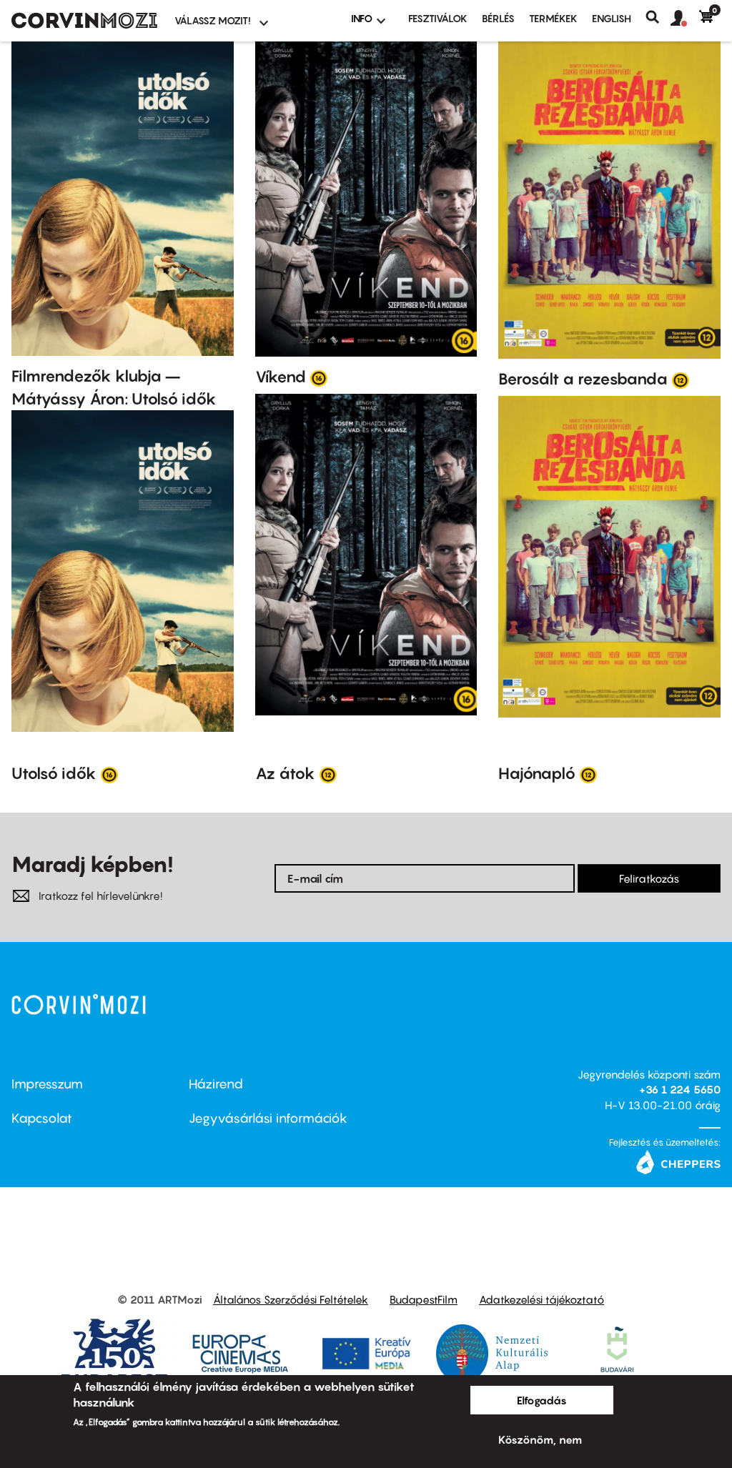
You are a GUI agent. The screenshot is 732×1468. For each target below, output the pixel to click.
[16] (318, 377)
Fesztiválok (438, 18)
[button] (685, 18)
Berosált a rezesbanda (583, 379)
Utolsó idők (54, 773)
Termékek (553, 18)
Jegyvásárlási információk (268, 1118)
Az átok (285, 773)
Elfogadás (542, 1400)
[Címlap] (84, 20)
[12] (680, 379)
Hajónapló (536, 773)
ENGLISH (611, 18)
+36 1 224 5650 (680, 1089)
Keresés (658, 17)
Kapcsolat (41, 1118)
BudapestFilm (424, 1299)
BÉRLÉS (498, 18)
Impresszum (47, 1083)
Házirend (216, 1083)
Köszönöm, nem (540, 1439)
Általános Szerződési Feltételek (290, 1299)
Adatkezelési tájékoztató (541, 1299)
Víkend (280, 376)
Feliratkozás (649, 878)
